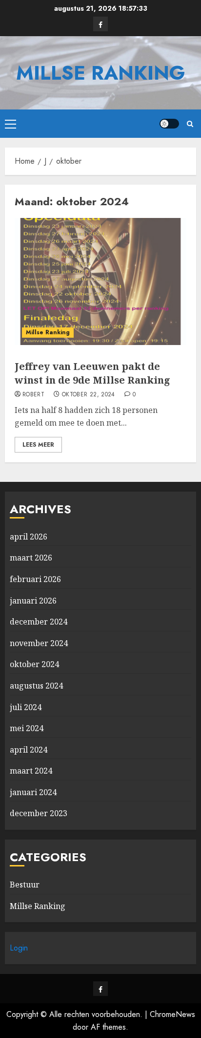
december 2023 (38, 813)
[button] (10, 123)
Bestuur (25, 884)
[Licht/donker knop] (169, 124)
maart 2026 (31, 557)
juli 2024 (25, 707)
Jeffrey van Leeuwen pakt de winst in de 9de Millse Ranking (92, 373)
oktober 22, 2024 (88, 395)
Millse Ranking (100, 73)
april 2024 (28, 749)
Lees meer (38, 444)
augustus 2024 (36, 685)
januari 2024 (33, 792)
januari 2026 (33, 600)
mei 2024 (26, 728)
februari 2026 (35, 579)
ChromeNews (172, 1014)
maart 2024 (31, 770)
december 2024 (38, 621)
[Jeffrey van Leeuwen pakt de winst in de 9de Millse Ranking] (100, 281)
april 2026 (28, 536)
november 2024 (39, 643)
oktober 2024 (34, 664)
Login (19, 947)
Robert (33, 395)
